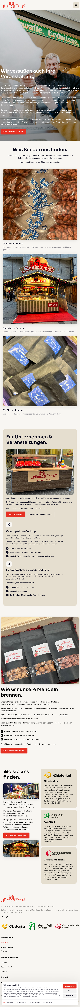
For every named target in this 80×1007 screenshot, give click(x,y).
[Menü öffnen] (76, 5)
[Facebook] (2, 917)
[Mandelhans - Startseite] (13, 5)
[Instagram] (7, 917)
